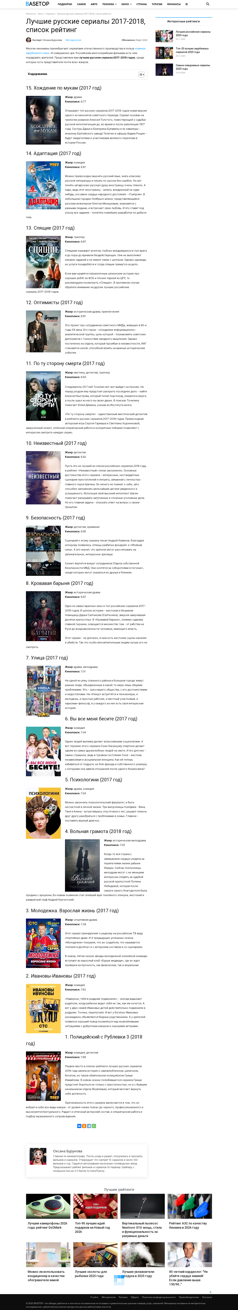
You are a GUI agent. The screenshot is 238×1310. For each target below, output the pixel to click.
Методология (73, 40)
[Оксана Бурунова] (29, 40)
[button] (208, 4)
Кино (40, 13)
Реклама (123, 1297)
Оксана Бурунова (52, 40)
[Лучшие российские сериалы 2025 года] (164, 36)
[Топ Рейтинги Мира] (38, 4)
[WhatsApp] (94, 1126)
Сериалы (50, 13)
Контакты (207, 1297)
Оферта (135, 1297)
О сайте (94, 1297)
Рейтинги (31, 13)
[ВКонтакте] (79, 1126)
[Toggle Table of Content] (140, 75)
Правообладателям (189, 1297)
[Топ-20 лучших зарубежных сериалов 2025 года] (164, 53)
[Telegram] (89, 1126)
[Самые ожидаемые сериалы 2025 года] (164, 70)
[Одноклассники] (84, 1126)
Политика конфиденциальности (159, 1297)
